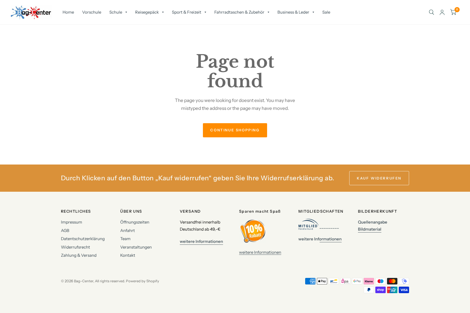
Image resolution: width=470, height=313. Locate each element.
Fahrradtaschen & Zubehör (239, 12)
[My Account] (442, 12)
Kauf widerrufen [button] (379, 178)
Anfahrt (127, 230)
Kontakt (127, 255)
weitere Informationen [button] (201, 241)
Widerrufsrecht (75, 247)
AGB (65, 230)
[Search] (431, 12)
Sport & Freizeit (186, 12)
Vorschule (91, 12)
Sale (326, 12)
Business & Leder (293, 12)
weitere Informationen (260, 252)
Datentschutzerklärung (83, 238)
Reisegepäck (147, 12)
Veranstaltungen (136, 247)
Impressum (71, 222)
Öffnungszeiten (134, 222)
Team (125, 238)
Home (68, 12)
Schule (115, 12)
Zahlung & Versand (79, 255)
